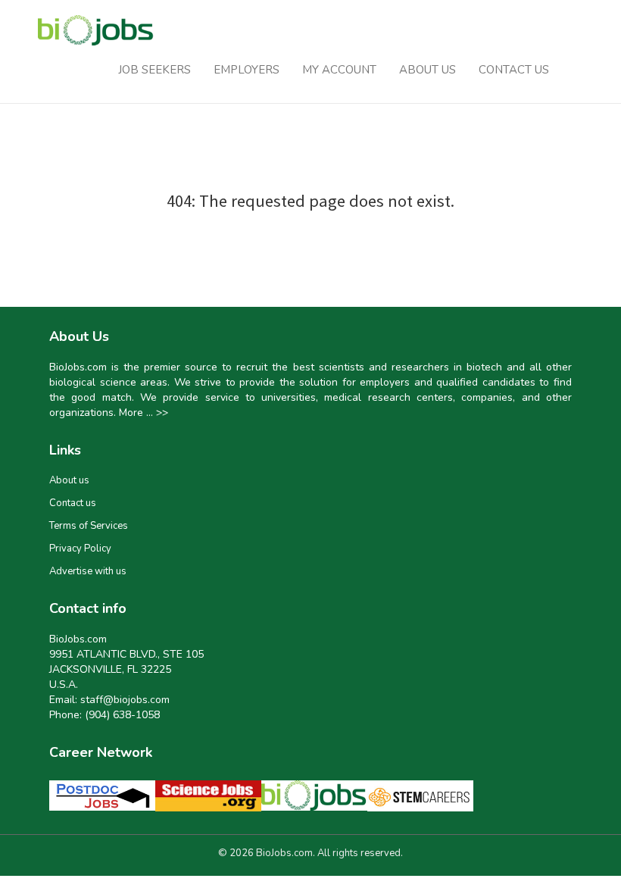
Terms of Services (88, 526)
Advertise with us (87, 571)
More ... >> (143, 412)
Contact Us (514, 69)
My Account (339, 69)
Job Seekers (154, 69)
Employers (246, 69)
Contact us (72, 503)
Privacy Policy (80, 548)
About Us (427, 69)
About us (69, 480)
